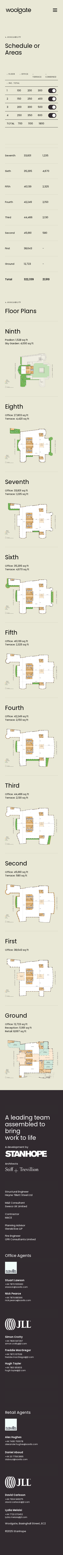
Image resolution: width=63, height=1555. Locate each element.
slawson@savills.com (16, 1287)
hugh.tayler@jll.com (15, 1370)
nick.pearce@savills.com (18, 1300)
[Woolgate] (18, 10)
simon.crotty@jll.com (16, 1343)
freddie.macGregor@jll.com (19, 1357)
